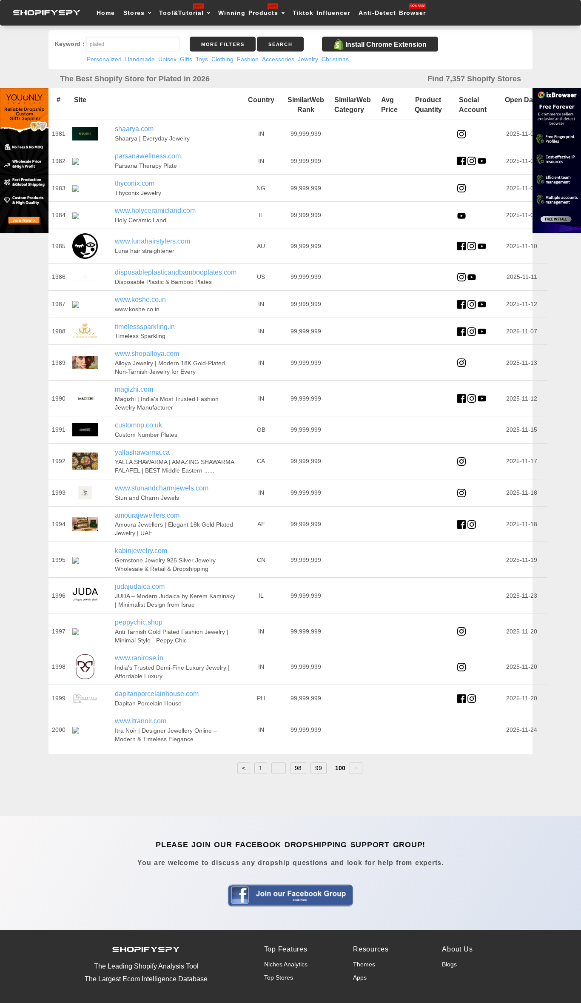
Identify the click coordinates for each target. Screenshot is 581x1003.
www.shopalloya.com (147, 353)
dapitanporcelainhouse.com (157, 693)
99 (318, 768)
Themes (364, 964)
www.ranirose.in (139, 658)
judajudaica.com (140, 586)
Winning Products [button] (248, 12)
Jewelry (308, 59)
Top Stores (278, 977)
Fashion (248, 59)
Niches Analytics (286, 964)
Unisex (167, 59)
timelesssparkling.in (145, 326)
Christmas (335, 59)
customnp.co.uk (138, 425)
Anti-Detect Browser (392, 12)
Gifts (186, 59)
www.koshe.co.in (140, 299)
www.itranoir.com (140, 721)
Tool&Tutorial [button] (181, 12)
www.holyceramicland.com (155, 210)
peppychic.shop (138, 622)
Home (106, 12)
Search (280, 44)
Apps (360, 977)
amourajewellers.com (147, 515)
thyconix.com (134, 183)
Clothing (222, 59)
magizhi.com (134, 389)
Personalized (104, 59)
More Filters (222, 44)
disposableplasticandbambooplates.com (175, 272)
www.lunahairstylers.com (152, 241)
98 (298, 768)
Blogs (449, 964)
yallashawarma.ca (142, 452)
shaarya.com (134, 128)
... (278, 768)
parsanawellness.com (148, 156)
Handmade (140, 59)
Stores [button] (135, 12)
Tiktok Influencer (321, 12)
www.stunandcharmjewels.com (161, 488)
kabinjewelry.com (141, 550)
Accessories (278, 59)
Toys (202, 59)
